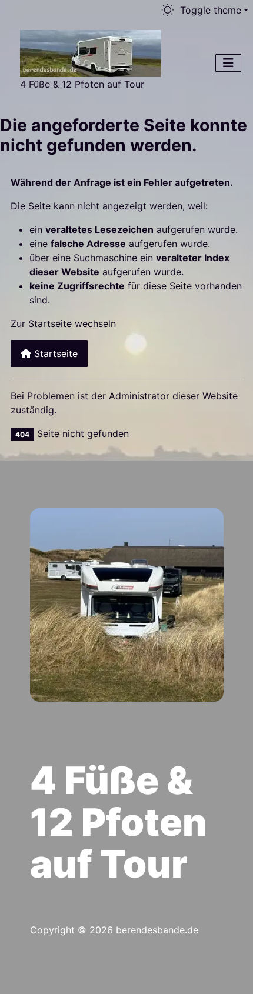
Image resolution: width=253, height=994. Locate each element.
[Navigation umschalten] (228, 63)
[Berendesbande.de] (90, 52)
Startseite (54, 353)
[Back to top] (224, 970)
